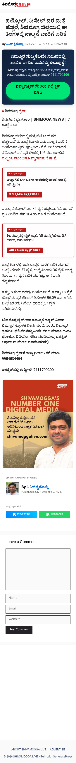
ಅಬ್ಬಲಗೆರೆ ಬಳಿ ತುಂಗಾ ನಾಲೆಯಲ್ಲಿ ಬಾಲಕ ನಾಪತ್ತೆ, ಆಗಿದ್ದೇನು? (37, 183)
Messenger (23, 514)
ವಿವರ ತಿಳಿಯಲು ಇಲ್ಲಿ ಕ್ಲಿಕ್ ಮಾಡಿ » (24, 250)
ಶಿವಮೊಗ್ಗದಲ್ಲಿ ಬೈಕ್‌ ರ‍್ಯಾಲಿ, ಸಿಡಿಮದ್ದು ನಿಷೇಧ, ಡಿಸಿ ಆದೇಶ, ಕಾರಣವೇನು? (37, 238)
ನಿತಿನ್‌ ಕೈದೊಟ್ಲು (14, 44)
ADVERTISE (57, 750)
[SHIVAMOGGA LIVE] (16, 4)
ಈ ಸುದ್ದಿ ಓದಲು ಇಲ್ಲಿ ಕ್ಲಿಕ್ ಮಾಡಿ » (24, 194)
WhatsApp (57, 514)
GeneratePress (63, 757)
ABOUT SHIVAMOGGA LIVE (28, 750)
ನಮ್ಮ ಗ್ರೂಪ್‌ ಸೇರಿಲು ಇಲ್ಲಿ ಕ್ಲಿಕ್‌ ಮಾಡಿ (38, 90)
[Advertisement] (38, 693)
